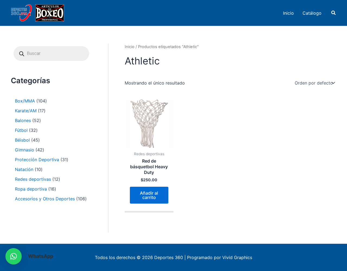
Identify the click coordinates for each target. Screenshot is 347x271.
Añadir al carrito (149, 195)
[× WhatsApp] (13, 256)
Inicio (129, 46)
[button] (333, 13)
